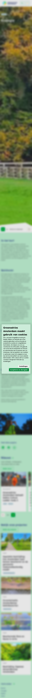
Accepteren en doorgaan (19, 370)
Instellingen (23, 366)
